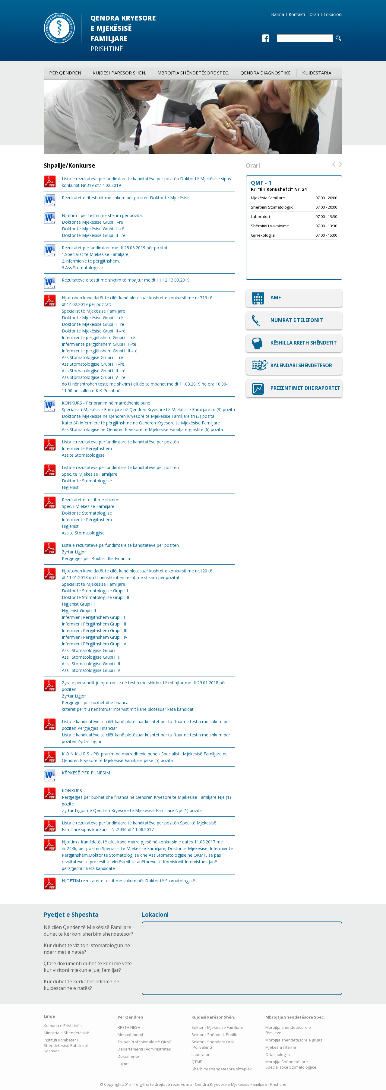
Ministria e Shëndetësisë (66, 1032)
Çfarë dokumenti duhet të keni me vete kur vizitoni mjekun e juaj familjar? (88, 966)
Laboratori (200, 1054)
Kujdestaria (316, 73)
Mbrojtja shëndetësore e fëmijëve (288, 1030)
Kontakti (297, 14)
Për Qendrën (65, 73)
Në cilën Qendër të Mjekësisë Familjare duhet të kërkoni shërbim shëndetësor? (88, 930)
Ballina (277, 14)
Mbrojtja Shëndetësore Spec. (193, 73)
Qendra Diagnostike (265, 73)
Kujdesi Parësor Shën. (119, 73)
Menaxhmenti (130, 1034)
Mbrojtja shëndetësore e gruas (293, 1040)
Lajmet (124, 1063)
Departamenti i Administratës (144, 1049)
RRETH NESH (129, 1027)
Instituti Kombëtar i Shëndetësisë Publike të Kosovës (66, 1045)
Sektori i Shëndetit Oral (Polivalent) (212, 1044)
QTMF (196, 1061)
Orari (314, 14)
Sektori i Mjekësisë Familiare (217, 1027)
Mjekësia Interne (280, 1047)
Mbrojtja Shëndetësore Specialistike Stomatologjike (290, 1064)
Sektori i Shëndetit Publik (214, 1034)
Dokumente (128, 1056)
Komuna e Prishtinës (63, 1025)
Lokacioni (333, 14)
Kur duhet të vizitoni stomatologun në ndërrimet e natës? (87, 948)
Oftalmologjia (277, 1054)
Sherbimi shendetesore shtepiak (221, 1069)
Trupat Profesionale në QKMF (145, 1041)
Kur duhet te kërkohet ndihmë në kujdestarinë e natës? (81, 984)
